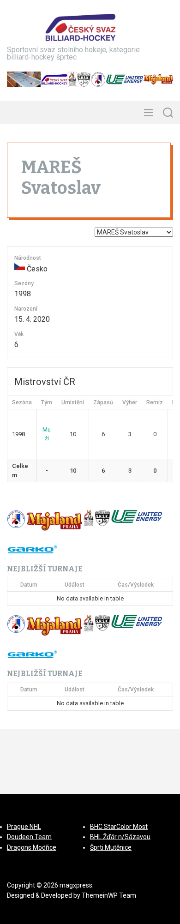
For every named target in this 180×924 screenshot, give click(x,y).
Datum (28, 585)
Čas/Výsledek (136, 585)
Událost (74, 585)
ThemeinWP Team (109, 895)
